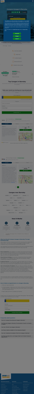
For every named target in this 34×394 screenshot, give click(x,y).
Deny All (16, 38)
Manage (16, 36)
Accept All (17, 33)
